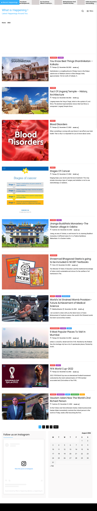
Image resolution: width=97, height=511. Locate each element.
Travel (59, 220)
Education (53, 57)
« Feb (52, 466)
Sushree (54, 230)
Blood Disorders (58, 124)
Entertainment (55, 328)
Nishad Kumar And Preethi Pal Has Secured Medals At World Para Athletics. (56, 2)
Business (53, 394)
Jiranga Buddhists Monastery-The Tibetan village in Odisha (69, 225)
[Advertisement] (48, 38)
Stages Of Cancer (60, 171)
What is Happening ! (15, 10)
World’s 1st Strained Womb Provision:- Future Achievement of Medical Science (71, 303)
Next (55, 427)
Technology (66, 296)
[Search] (82, 11)
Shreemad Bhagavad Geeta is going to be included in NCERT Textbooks (70, 260)
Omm (54, 265)
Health (53, 120)
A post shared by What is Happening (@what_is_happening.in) (24, 491)
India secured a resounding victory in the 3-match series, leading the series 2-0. (79, 2)
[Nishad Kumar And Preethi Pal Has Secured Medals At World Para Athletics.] (45, 2)
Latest (52, 296)
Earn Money (61, 394)
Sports (52, 365)
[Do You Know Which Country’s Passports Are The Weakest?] (22, 2)
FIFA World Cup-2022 (61, 368)
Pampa (54, 67)
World (58, 365)
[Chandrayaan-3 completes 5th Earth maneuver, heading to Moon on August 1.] (90, 2)
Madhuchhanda (57, 309)
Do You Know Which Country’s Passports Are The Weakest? (33, 2)
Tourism (61, 57)
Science (58, 296)
